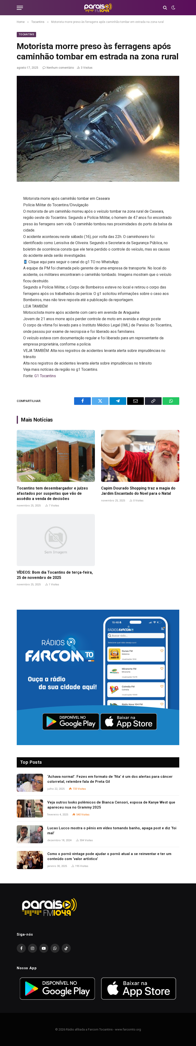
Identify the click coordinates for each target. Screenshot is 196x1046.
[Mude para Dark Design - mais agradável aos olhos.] (172, 7)
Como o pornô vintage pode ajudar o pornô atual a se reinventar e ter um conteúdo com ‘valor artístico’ (109, 856)
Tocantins (26, 34)
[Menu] (20, 7)
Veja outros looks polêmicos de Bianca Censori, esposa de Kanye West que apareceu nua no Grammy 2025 (111, 804)
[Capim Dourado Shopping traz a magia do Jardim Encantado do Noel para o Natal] (140, 456)
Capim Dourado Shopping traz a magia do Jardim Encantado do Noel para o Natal (138, 491)
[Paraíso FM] (98, 7)
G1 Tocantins (45, 376)
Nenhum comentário (60, 67)
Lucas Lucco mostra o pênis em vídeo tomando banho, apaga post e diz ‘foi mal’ (111, 830)
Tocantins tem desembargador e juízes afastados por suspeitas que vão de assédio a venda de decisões (52, 493)
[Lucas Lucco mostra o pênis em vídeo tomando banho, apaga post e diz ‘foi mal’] (30, 834)
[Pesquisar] (165, 7)
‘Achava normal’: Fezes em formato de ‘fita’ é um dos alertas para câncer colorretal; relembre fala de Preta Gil (110, 779)
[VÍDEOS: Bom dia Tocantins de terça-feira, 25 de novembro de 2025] (56, 540)
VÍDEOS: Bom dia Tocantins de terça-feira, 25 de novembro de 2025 (55, 575)
